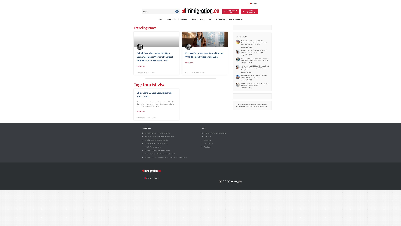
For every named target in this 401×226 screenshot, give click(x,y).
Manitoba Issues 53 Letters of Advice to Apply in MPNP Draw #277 (254, 76)
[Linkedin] (220, 181)
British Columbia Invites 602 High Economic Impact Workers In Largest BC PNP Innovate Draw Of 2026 (155, 57)
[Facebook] (224, 181)
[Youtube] (232, 181)
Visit (210, 19)
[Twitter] (236, 181)
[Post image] (238, 42)
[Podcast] (240, 181)
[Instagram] (228, 181)
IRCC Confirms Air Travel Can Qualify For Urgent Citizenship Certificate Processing (254, 59)
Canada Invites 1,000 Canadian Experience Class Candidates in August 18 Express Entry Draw (255, 68)
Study (202, 19)
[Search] (177, 11)
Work (193, 19)
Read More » (141, 66)
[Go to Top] (398, 223)
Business (184, 19)
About (161, 19)
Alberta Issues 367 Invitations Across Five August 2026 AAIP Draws (254, 84)
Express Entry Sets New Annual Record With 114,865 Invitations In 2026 (253, 51)
